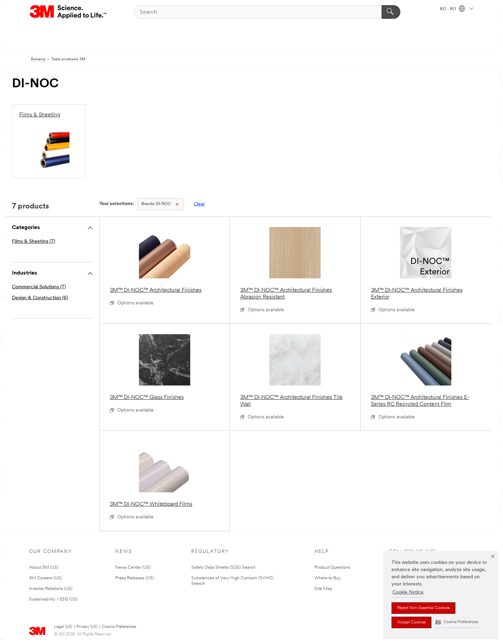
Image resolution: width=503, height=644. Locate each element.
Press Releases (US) (134, 578)
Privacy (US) (87, 627)
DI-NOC (156, 204)
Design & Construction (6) (40, 298)
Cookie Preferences (119, 627)
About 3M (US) (44, 567)
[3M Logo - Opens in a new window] (68, 12)
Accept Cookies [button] (411, 622)
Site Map (323, 588)
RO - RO (448, 9)
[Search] (391, 12)
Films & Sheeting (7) (33, 241)
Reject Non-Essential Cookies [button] (423, 608)
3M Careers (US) (45, 578)
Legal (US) (63, 627)
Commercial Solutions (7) (39, 287)
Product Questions (332, 567)
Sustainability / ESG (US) (53, 599)
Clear (199, 204)
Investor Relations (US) (51, 588)
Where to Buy (327, 578)
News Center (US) (133, 567)
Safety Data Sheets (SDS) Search (223, 567)
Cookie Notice (408, 592)
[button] (456, 622)
